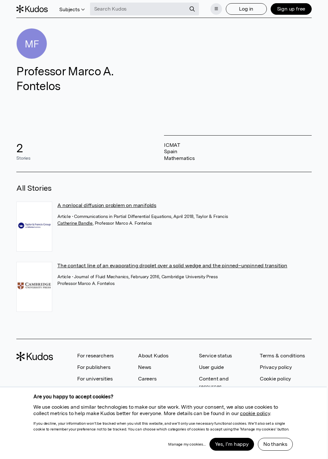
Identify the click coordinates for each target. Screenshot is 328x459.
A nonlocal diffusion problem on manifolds (106, 205)
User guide (211, 367)
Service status (215, 356)
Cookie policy (275, 379)
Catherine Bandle (75, 223)
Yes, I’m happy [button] (232, 444)
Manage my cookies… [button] (186, 444)
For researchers (95, 356)
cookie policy (255, 413)
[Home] (32, 9)
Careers (147, 379)
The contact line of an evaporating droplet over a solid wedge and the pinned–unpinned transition (172, 266)
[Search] (192, 9)
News (144, 367)
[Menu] (216, 9)
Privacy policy (276, 367)
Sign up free (291, 9)
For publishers (93, 367)
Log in (246, 9)
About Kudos (153, 356)
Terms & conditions (282, 356)
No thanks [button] (275, 444)
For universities (95, 379)
